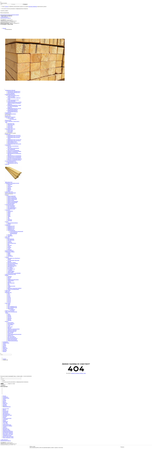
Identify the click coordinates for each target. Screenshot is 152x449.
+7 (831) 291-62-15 (4, 16)
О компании (5, 396)
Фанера (4, 420)
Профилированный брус (8, 431)
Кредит (4, 401)
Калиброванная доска (7, 415)
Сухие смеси (5, 423)
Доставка (5, 404)
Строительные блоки (7, 418)
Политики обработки (32, 6)
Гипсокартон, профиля (7, 425)
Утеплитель (5, 419)
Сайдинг (4, 426)
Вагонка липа (5, 410)
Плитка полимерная (7, 424)
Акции (4, 399)
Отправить (25, 4)
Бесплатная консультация (13, 14)
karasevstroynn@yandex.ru (5, 17)
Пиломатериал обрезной (8, 432)
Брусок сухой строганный (8, 436)
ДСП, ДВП (5, 422)
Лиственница (5, 412)
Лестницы (5, 416)
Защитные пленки (6, 430)
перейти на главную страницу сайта (78, 373)
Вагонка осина (6, 408)
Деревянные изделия (7, 435)
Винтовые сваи (6, 429)
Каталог (4, 395)
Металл (4, 409)
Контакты (5, 405)
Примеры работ (6, 398)
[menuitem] (4, 28)
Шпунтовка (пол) (6, 414)
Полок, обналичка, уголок (8, 437)
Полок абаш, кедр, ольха (8, 434)
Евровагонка (5, 411)
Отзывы (4, 400)
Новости (4, 402)
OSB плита (5, 427)
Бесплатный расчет (4, 14)
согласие (6, 6)
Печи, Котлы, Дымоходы (8, 433)
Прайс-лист (5, 403)
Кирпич (4, 417)
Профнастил (5, 421)
